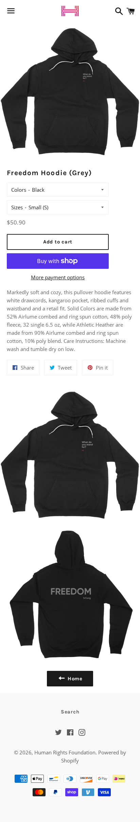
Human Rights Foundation (64, 752)
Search (70, 712)
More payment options (58, 277)
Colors (18, 189)
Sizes (17, 207)
